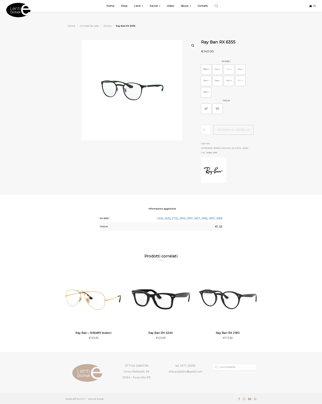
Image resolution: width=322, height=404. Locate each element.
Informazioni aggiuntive (162, 208)
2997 (190, 218)
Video (170, 5)
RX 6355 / (226, 61)
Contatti (203, 5)
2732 (175, 218)
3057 (197, 218)
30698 (209, 152)
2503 (160, 218)
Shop (124, 5)
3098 (215, 152)
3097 (212, 218)
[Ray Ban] (213, 170)
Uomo (245, 148)
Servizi (154, 5)
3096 (204, 218)
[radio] (206, 70)
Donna (108, 25)
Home (110, 5)
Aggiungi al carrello (233, 129)
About (185, 5)
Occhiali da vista (89, 25)
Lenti (137, 5)
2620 (168, 218)
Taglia (226, 100)
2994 (182, 218)
